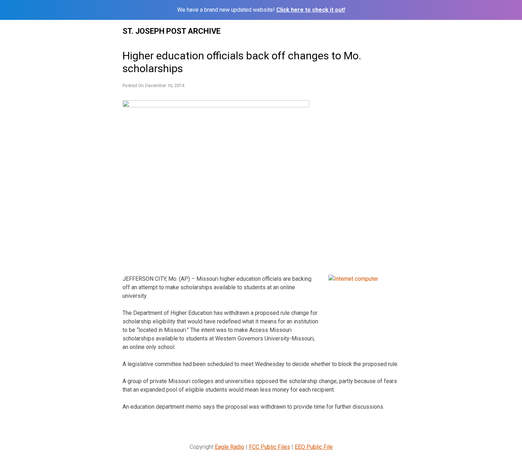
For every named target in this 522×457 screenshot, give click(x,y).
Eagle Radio (229, 446)
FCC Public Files (269, 446)
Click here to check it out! (310, 9)
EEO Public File (314, 446)
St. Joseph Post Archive (172, 31)
